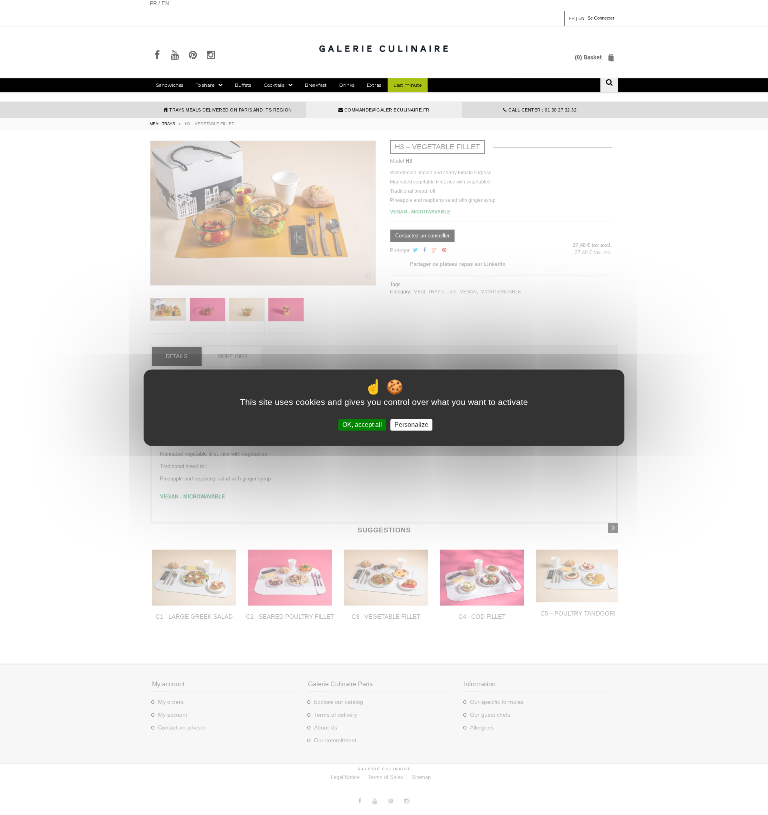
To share (205, 85)
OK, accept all (362, 424)
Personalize (411, 424)
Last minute (408, 85)
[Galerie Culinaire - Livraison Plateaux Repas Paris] (384, 48)
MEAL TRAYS (162, 124)
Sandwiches (169, 85)
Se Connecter (601, 18)
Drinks (346, 85)
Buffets (243, 85)
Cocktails (274, 85)
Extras (374, 85)
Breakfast (316, 85)
